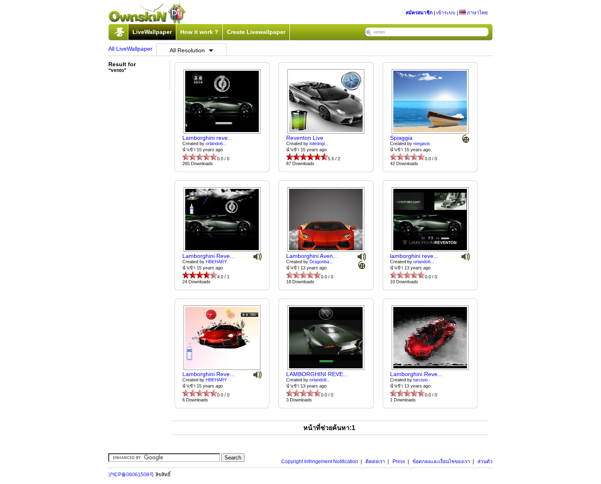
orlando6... (216, 143)
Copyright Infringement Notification (319, 461)
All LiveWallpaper (130, 48)
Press (398, 461)
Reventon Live (304, 137)
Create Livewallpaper (256, 32)
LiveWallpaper (152, 32)
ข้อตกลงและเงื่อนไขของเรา (441, 461)
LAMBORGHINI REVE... (317, 374)
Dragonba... (321, 261)
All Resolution (187, 50)
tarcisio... (422, 379)
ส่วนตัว (485, 461)
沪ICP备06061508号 (131, 474)
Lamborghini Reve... (208, 256)
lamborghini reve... (414, 256)
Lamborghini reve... (207, 137)
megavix (421, 143)
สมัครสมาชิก (419, 13)
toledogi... (318, 143)
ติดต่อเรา (375, 461)
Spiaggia (401, 137)
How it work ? (199, 32)
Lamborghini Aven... (312, 256)
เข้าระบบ (445, 13)
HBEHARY (216, 261)
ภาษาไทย (477, 13)
